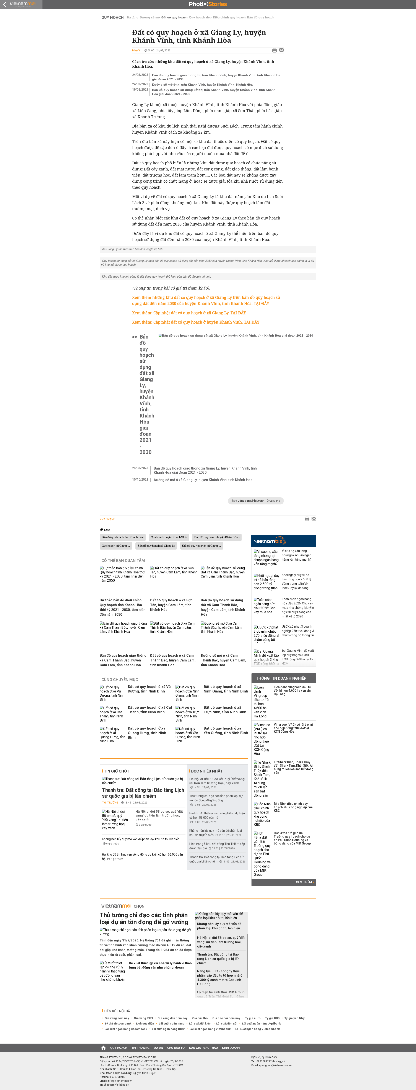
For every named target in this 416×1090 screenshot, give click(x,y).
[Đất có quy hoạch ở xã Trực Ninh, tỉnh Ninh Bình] (189, 714)
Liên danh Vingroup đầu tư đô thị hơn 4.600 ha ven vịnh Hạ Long (293, 690)
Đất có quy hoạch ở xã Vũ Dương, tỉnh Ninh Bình (149, 688)
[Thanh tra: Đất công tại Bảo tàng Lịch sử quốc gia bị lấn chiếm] (143, 781)
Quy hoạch (112, 17)
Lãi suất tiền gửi (226, 1023)
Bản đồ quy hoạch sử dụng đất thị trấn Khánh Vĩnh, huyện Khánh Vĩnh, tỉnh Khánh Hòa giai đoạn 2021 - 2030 (214, 92)
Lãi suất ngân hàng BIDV (168, 1029)
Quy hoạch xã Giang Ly (116, 545)
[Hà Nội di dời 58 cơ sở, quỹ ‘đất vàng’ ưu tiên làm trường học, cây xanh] (115, 820)
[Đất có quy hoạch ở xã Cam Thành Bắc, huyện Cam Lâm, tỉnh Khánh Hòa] (173, 632)
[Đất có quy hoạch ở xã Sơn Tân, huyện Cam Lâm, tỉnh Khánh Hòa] (173, 576)
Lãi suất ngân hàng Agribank (261, 1023)
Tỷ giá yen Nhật (294, 1018)
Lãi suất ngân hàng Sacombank (126, 1029)
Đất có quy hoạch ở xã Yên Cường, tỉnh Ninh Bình (226, 730)
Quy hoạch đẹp (200, 17)
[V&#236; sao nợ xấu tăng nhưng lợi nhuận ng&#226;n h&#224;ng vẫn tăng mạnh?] (267, 558)
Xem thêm (304, 882)
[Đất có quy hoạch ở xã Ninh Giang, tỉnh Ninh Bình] (189, 693)
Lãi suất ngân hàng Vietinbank (210, 1029)
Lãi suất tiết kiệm (200, 1023)
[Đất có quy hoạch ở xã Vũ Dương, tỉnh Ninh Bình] (113, 693)
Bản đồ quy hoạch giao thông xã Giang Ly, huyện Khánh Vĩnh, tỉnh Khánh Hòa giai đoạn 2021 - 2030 (205, 470)
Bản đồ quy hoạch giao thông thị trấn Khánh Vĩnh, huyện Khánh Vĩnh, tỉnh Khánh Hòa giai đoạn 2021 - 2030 (216, 77)
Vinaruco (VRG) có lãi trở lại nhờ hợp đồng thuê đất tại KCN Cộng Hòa (293, 728)
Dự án (158, 1047)
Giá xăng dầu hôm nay (172, 1018)
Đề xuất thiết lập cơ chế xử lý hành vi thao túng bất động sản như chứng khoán (160, 965)
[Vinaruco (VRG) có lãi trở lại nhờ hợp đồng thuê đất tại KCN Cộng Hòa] (262, 739)
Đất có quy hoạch (174, 17)
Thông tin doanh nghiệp (281, 678)
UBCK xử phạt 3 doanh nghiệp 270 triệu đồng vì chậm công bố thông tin (298, 631)
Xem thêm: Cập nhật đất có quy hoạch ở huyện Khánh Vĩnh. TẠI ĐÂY (195, 322)
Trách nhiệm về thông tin (114, 1084)
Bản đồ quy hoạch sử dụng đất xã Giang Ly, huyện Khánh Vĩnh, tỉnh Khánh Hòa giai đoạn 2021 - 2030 (147, 394)
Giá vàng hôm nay (117, 1018)
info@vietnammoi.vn (119, 1080)
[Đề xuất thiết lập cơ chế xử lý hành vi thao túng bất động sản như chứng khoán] (113, 971)
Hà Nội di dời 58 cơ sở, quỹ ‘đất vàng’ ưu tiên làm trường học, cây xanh (159, 815)
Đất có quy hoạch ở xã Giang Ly (201, 545)
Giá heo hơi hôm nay (226, 1018)
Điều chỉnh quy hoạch (229, 17)
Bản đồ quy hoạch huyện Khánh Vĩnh (216, 537)
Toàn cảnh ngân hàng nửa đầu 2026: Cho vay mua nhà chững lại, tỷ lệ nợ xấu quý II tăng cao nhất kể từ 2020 (298, 607)
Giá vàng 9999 (143, 1018)
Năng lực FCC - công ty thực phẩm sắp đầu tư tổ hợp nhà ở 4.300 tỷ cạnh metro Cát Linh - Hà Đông (220, 977)
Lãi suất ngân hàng (171, 1023)
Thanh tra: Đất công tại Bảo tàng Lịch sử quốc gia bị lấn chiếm (143, 793)
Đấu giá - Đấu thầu (203, 1047)
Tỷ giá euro (252, 1018)
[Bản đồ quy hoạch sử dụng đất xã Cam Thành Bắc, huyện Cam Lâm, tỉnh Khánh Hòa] (224, 576)
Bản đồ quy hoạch (260, 17)
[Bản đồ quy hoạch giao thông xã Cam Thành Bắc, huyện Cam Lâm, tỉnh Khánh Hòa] (123, 632)
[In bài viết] (273, 50)
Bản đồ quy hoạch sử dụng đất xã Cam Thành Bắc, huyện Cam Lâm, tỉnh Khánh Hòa (223, 607)
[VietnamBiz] (270, 540)
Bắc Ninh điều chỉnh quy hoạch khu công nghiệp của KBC (293, 807)
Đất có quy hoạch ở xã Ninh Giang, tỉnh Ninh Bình (226, 688)
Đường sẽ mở (150, 17)
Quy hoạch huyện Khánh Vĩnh (169, 537)
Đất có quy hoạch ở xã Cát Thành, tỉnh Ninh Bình (150, 709)
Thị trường (110, 802)
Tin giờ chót (116, 771)
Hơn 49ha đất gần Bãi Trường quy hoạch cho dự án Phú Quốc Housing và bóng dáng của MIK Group (292, 838)
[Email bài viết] (280, 50)
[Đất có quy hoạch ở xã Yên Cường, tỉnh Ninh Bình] (189, 735)
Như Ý (136, 50)
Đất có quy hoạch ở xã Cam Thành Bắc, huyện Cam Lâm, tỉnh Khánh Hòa (172, 660)
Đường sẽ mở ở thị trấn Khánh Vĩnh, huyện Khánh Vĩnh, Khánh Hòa (202, 84)
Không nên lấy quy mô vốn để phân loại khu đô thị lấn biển (140, 839)
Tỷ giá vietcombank (118, 1023)
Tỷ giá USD (272, 1018)
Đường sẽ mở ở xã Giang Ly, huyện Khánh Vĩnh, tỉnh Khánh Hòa (203, 480)
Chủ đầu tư (176, 1047)
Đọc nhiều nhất (207, 771)
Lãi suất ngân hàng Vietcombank (257, 1029)
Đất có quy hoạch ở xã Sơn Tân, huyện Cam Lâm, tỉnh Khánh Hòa (171, 605)
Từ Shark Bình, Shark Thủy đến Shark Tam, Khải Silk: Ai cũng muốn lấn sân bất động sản (294, 767)
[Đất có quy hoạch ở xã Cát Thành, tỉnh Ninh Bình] (113, 714)
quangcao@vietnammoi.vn (275, 1065)
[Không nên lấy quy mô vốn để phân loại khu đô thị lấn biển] (221, 916)
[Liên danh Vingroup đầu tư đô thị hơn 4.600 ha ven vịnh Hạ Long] (262, 701)
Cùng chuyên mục (119, 679)
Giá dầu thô (200, 1018)
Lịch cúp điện (145, 1023)
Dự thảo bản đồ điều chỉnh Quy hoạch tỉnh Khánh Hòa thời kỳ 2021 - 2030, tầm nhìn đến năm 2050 (122, 607)
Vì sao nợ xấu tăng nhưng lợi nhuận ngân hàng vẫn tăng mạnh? (297, 555)
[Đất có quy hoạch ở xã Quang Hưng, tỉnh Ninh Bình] (113, 735)
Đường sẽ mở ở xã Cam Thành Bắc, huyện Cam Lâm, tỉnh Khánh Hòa (223, 660)
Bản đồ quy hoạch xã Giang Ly (156, 545)
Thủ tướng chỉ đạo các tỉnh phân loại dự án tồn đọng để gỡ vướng (144, 919)
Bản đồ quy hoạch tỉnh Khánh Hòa (122, 537)
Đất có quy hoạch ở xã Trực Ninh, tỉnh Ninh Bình (225, 709)
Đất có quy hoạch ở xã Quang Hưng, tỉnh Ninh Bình (147, 733)
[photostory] (208, 4)
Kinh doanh (231, 1047)
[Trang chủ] (103, 1048)
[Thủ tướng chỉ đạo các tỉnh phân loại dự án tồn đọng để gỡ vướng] (146, 932)
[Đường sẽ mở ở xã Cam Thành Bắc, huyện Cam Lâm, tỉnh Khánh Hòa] (224, 632)
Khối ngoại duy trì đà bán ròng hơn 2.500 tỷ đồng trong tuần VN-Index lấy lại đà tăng (296, 581)
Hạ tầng (132, 17)
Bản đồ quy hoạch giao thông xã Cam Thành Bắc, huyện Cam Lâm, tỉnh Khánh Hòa (123, 660)
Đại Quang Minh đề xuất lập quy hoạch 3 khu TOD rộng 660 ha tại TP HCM (298, 657)
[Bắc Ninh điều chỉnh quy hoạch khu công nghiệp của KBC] (262, 814)
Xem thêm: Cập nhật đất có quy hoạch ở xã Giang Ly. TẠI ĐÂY (189, 312)
